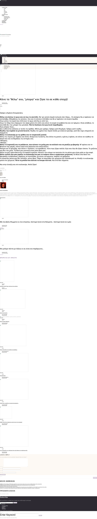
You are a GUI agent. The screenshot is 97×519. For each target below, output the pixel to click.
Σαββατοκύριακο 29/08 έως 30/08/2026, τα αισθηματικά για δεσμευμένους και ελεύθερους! (17, 485)
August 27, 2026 (4, 288)
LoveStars (4, 506)
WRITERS (3, 21)
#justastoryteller (5, 14)
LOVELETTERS (4, 7)
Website (1, 472)
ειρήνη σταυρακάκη (5, 179)
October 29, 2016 (4, 102)
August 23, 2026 (4, 405)
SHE (4, 10)
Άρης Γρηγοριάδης (4, 314)
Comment (1, 466)
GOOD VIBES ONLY (7, 17)
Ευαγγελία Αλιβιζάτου (5, 377)
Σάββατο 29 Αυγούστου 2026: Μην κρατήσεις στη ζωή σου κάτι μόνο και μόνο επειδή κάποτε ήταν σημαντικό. (21, 483)
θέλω (3, 180)
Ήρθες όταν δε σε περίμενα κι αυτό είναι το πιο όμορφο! (11, 422)
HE (4, 9)
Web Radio (4, 508)
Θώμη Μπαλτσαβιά (5, 423)
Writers (3, 507)
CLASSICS (5, 12)
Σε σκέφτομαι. (3, 375)
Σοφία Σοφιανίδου (4, 404)
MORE (3, 15)
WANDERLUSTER (6, 16)
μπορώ (3, 181)
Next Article (2, 228)
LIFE (4, 13)
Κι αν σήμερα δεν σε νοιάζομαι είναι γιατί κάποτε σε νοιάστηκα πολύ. (13, 450)
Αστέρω (3, 287)
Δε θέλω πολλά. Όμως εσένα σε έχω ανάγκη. (9, 286)
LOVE (5, 8)
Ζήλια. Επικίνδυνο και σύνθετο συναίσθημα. (8, 349)
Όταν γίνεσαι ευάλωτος (4, 321)
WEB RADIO (4, 22)
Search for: (1, 512)
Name (1, 468)
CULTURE (5, 19)
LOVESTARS (4, 20)
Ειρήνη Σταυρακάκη (5, 103)
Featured (3, 310)
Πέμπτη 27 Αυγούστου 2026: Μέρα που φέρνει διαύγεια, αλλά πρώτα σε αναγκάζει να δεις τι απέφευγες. (20, 488)
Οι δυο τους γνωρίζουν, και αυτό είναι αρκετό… (9, 403)
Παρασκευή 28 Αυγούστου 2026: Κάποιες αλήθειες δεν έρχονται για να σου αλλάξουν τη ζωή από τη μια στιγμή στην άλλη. (23, 487)
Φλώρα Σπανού (4, 226)
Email (1, 470)
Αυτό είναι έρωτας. (4, 312)
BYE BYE (5, 11)
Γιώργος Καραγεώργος (5, 351)
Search (1, 476)
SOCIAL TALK (6, 18)
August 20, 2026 (4, 452)
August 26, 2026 (4, 315)
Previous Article (2, 197)
